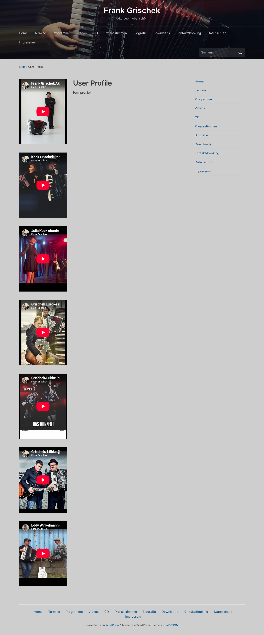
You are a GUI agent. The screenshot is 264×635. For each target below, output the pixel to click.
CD (95, 33)
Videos (82, 33)
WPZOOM (172, 625)
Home (23, 33)
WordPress (112, 625)
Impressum (27, 42)
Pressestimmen (116, 33)
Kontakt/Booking (189, 33)
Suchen (240, 52)
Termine (40, 33)
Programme (61, 33)
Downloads (161, 33)
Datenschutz (217, 33)
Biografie (140, 33)
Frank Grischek (132, 10)
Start (22, 66)
